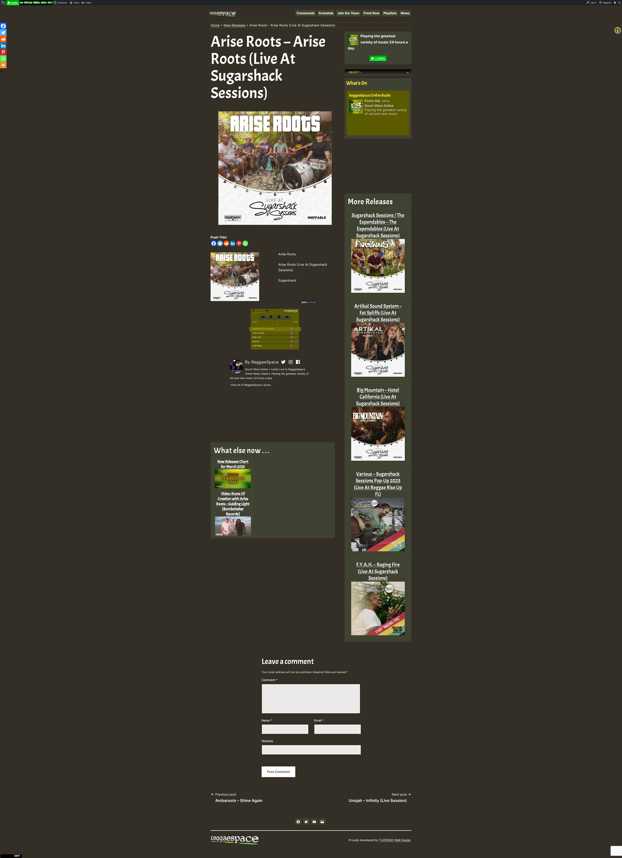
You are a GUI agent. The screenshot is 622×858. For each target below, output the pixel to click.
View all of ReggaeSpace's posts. (250, 384)
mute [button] (254, 310)
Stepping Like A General (263, 329)
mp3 (295, 329)
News (405, 13)
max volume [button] (267, 310)
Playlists (390, 13)
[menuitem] (3, 2)
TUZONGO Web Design (395, 840)
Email (319, 720)
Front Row (371, 13)
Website (267, 741)
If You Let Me (258, 333)
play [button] (271, 317)
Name (267, 720)
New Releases (234, 25)
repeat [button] (273, 324)
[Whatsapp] (245, 243)
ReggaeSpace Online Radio (370, 95)
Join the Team (348, 13)
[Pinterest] (239, 243)
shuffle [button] (278, 324)
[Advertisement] (275, 415)
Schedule (326, 13)
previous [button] (263, 317)
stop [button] (279, 317)
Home (215, 25)
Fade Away (257, 345)
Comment (270, 680)
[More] (3, 65)
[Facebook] (214, 243)
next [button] (287, 317)
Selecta (256, 341)
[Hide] (1, 71)
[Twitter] (220, 243)
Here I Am (257, 337)
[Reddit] (226, 243)
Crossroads (306, 13)
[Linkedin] (233, 243)
